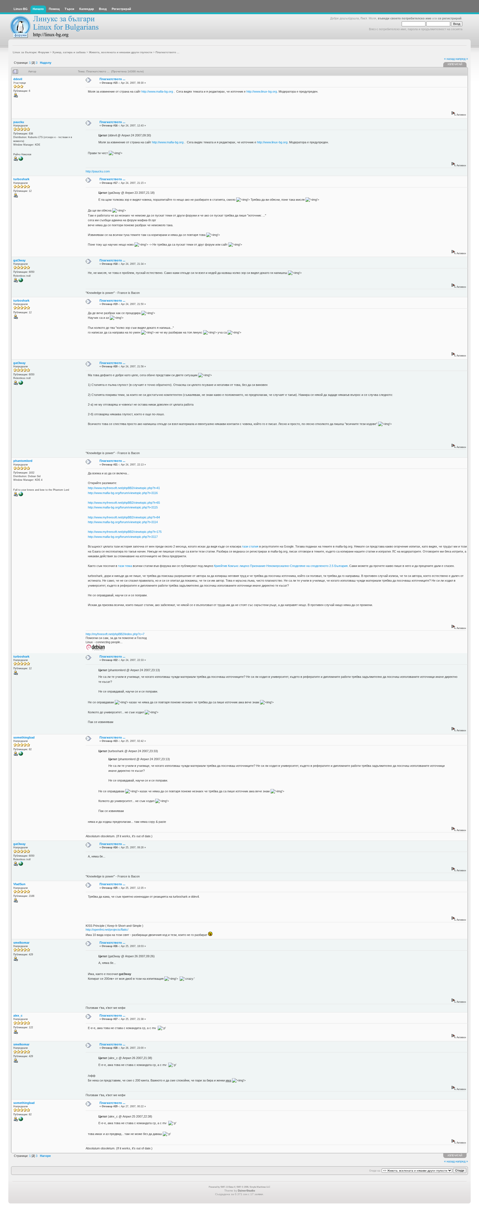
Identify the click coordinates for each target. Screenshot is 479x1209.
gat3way (19, 260)
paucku (18, 122)
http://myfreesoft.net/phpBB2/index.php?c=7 (115, 634)
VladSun (19, 884)
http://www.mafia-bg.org (157, 91)
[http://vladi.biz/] (21, 755)
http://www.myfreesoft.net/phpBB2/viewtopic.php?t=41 (124, 488)
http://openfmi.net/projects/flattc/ (107, 929)
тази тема (125, 565)
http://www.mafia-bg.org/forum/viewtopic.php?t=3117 (123, 536)
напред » (461, 58)
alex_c (17, 1015)
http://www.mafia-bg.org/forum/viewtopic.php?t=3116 (123, 493)
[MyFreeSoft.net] (21, 495)
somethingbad (24, 737)
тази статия (250, 546)
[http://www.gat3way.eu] (21, 281)
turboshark (21, 179)
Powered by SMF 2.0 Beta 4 (222, 1187)
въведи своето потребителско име (404, 18)
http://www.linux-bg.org (261, 91)
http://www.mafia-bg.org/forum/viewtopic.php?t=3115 (123, 507)
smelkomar (21, 942)
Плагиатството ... (112, 79)
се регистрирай (450, 18)
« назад (449, 58)
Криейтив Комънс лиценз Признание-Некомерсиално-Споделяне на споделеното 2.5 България (281, 565)
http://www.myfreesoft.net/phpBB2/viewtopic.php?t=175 (125, 531)
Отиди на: (375, 1170)
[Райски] (21, 160)
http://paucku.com (98, 171)
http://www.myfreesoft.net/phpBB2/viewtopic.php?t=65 (124, 502)
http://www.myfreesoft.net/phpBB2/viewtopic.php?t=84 (124, 517)
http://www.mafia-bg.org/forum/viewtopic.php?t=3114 (123, 522)
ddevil (17, 79)
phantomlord (22, 460)
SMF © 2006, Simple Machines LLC (253, 1187)
